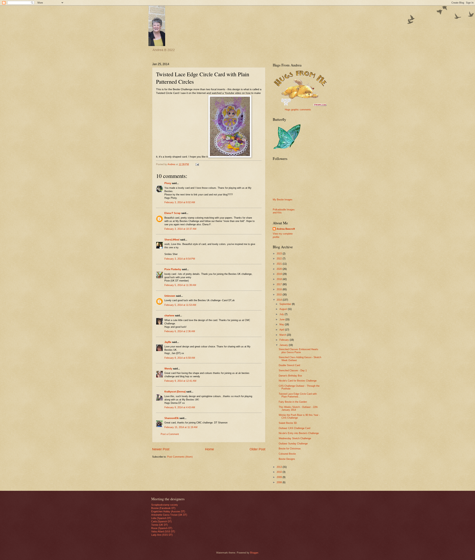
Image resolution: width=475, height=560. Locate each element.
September (285, 304)
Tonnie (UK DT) (159, 524)
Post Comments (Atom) (180, 456)
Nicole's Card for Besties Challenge (298, 380)
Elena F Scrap (172, 213)
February (284, 339)
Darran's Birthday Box (290, 375)
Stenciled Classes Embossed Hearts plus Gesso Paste (298, 350)
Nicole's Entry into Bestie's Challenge (299, 433)
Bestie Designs (287, 459)
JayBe (167, 342)
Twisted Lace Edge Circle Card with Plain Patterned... (298, 395)
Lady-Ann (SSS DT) (162, 534)
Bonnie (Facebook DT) (163, 508)
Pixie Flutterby (172, 269)
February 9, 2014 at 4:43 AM (179, 407)
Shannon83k (171, 418)
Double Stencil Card (289, 365)
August (283, 309)
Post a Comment (170, 434)
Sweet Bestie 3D (288, 423)
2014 (280, 299)
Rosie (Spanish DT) (161, 528)
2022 (280, 258)
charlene (169, 315)
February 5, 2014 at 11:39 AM (180, 285)
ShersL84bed (171, 239)
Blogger (254, 552)
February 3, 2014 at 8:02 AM (179, 202)
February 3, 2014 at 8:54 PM (179, 258)
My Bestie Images (282, 199)
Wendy (168, 368)
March (283, 334)
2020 (280, 269)
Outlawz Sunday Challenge (293, 443)
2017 (280, 284)
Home (209, 449)
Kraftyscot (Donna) (175, 391)
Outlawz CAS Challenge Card (294, 428)
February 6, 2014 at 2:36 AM (179, 331)
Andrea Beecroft (285, 228)
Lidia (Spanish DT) (161, 518)
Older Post (257, 449)
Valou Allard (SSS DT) (163, 531)
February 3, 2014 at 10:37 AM (180, 228)
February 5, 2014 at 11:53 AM (180, 305)
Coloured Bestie (287, 453)
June (282, 319)
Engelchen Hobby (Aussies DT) (168, 511)
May (282, 324)
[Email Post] (197, 164)
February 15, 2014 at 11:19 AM (180, 427)
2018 (280, 279)
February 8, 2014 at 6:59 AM (179, 357)
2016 (280, 289)
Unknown (169, 295)
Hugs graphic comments (298, 109)
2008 (280, 482)
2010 (280, 472)
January (284, 345)
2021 (280, 263)
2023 (280, 253)
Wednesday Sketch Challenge (295, 438)
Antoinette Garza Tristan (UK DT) (169, 514)
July (282, 314)
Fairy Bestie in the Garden (293, 401)
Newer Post (160, 449)
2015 (280, 294)
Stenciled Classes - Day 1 (293, 370)
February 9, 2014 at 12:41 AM (180, 380)
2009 (280, 477)
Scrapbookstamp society (164, 504)
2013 (280, 467)
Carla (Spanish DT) (161, 521)
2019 (280, 274)
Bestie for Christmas (290, 448)
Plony (167, 183)
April (282, 329)
